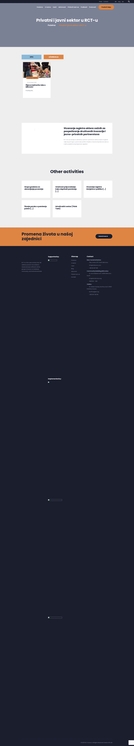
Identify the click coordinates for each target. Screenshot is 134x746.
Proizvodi (92, 7)
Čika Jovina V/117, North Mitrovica (98, 262)
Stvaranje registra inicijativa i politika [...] (96, 188)
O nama (48, 7)
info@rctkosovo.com (95, 265)
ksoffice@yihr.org (94, 291)
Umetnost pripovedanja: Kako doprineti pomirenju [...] (66, 189)
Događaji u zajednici (32, 78)
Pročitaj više (29, 90)
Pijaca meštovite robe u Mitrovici (36, 86)
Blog (72, 268)
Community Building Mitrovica (97, 271)
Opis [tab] (31, 57)
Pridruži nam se (73, 7)
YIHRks (89, 284)
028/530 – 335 (93, 281)
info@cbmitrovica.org (95, 278)
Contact (105, 1)
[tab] (28, 129)
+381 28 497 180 (93, 268)
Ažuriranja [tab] (54, 57)
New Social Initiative (94, 260)
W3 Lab (110, 742)
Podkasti (84, 7)
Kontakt (73, 277)
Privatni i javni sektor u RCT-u (72, 25)
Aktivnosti (62, 7)
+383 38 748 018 (93, 294)
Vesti (54, 7)
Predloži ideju (106, 7)
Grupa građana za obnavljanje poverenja (33, 188)
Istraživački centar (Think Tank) (66, 207)
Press (100, 1)
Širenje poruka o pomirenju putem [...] (35, 207)
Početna (40, 7)
